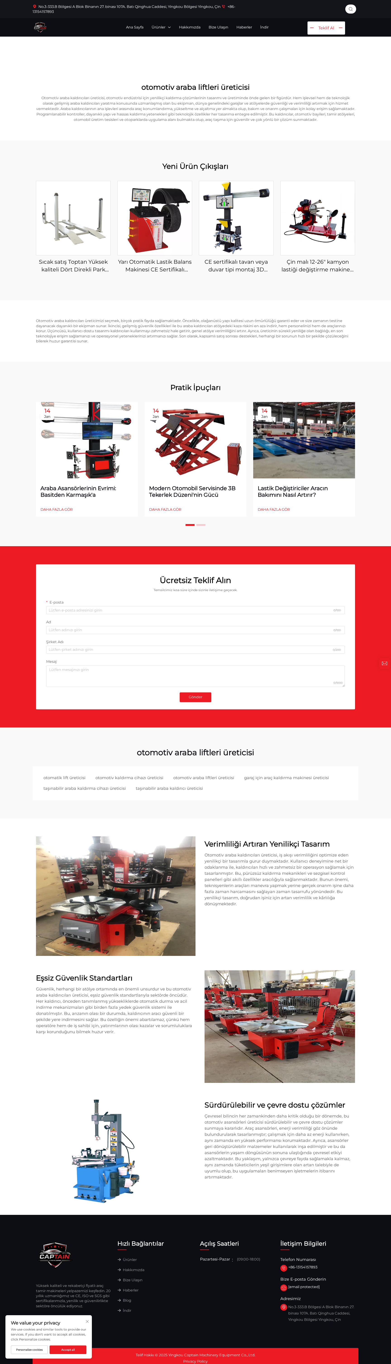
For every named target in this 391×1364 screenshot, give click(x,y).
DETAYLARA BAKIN (73, 218)
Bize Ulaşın (218, 27)
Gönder (195, 697)
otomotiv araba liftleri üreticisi (203, 777)
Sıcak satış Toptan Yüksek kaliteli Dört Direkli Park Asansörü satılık (73, 266)
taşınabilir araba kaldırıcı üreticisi (169, 788)
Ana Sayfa (134, 27)
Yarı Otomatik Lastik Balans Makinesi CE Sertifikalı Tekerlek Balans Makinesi (155, 266)
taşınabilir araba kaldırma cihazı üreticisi (84, 788)
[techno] (55, 1255)
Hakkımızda (189, 27)
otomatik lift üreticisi (64, 777)
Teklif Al (326, 28)
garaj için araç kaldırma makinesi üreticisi (286, 777)
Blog (126, 1300)
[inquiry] (384, 663)
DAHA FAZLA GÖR (57, 509)
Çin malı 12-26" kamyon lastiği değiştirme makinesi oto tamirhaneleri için (317, 266)
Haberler (244, 27)
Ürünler (159, 27)
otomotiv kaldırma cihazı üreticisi (129, 777)
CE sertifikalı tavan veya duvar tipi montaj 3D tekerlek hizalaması (236, 266)
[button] (190, 525)
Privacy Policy (195, 1361)
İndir (264, 27)
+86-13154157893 (302, 1267)
